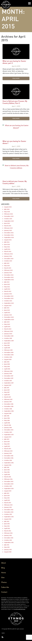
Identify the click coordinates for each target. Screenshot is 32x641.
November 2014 (8, 458)
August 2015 (7, 437)
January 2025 (8, 230)
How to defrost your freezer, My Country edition (15, 182)
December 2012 (8, 509)
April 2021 (7, 312)
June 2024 (7, 244)
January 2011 (8, 549)
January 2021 (8, 315)
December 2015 (8, 430)
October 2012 (8, 514)
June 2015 (7, 441)
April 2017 (7, 394)
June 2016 (7, 418)
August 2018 (7, 359)
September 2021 (9, 303)
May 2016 (7, 420)
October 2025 (8, 218)
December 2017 (8, 376)
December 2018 (8, 352)
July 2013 (6, 493)
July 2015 (6, 439)
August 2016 (7, 413)
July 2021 (6, 308)
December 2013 (8, 481)
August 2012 (7, 519)
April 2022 (7, 289)
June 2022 (7, 284)
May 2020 (7, 324)
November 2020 (9, 317)
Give (3, 577)
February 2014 (8, 479)
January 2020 (8, 333)
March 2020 (7, 329)
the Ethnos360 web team (19, 609)
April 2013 (7, 500)
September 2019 (9, 340)
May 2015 (7, 444)
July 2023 (6, 263)
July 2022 (6, 282)
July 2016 (6, 416)
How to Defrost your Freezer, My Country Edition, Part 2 (15, 102)
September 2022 (9, 279)
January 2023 (8, 272)
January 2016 (8, 427)
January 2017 (8, 401)
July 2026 (6, 209)
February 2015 (8, 451)
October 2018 (8, 357)
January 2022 (8, 294)
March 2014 (7, 477)
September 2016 (9, 411)
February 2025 (8, 228)
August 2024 (8, 240)
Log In (3, 632)
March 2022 (7, 291)
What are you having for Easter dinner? (14, 142)
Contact (4, 592)
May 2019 (7, 345)
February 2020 (8, 331)
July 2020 (6, 322)
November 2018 (8, 355)
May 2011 (7, 547)
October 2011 (8, 540)
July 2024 (6, 242)
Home (3, 572)
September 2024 (9, 237)
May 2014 (7, 472)
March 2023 (7, 268)
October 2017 (8, 380)
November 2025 (9, 216)
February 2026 (8, 214)
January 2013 (8, 507)
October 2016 (8, 409)
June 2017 (7, 390)
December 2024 (9, 232)
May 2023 (7, 265)
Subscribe (5, 587)
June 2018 (7, 364)
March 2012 (7, 531)
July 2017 (6, 387)
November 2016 (8, 406)
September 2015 (9, 434)
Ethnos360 (3, 599)
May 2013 (7, 498)
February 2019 (8, 350)
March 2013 (7, 502)
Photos (4, 582)
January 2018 (8, 373)
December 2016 (8, 404)
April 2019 (7, 347)
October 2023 (8, 261)
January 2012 (8, 535)
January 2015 (8, 453)
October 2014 (8, 460)
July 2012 (6, 521)
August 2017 (7, 385)
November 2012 (8, 512)
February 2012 (8, 533)
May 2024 (7, 247)
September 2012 (9, 516)
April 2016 (7, 423)
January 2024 (8, 256)
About (3, 563)
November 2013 (8, 484)
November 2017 (8, 378)
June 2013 (7, 495)
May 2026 (7, 211)
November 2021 (8, 298)
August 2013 (7, 491)
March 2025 (7, 225)
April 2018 (7, 369)
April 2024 (7, 249)
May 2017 (7, 392)
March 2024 (7, 251)
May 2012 (7, 526)
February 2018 (8, 371)
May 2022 (7, 287)
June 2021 (7, 310)
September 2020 (9, 319)
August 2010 (7, 552)
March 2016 (7, 425)
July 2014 (6, 467)
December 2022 (8, 275)
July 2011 (6, 545)
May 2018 (7, 366)
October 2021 (8, 301)
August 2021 (7, 305)
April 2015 (7, 446)
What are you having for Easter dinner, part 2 (14, 62)
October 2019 (8, 338)
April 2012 (7, 528)
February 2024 (8, 254)
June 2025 (7, 223)
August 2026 (8, 207)
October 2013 (8, 486)
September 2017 (9, 383)
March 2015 (7, 448)
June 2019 (7, 343)
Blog (3, 568)
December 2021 (8, 296)
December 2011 (8, 538)
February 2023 (8, 270)
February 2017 (8, 399)
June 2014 (7, 470)
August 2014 (7, 465)
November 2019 (8, 336)
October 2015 (8, 432)
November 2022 (9, 277)
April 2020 (7, 326)
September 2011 (9, 542)
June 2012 (7, 523)
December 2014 (8, 455)
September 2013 (9, 488)
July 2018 (6, 362)
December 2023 (8, 258)
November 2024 (9, 235)
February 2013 (8, 505)
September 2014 (9, 462)
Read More (16, 78)
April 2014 (7, 474)
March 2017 (7, 397)
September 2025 (9, 221)
